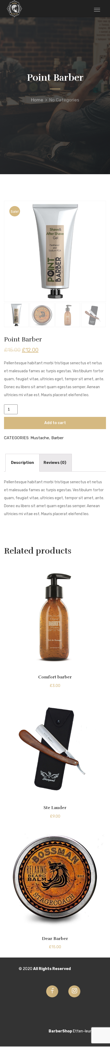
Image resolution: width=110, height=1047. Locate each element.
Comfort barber (55, 677)
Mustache (39, 437)
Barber (57, 437)
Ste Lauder (55, 807)
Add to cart (55, 423)
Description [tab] (22, 462)
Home (37, 99)
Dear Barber (55, 938)
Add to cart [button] (55, 665)
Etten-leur (82, 1031)
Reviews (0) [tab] (55, 462)
